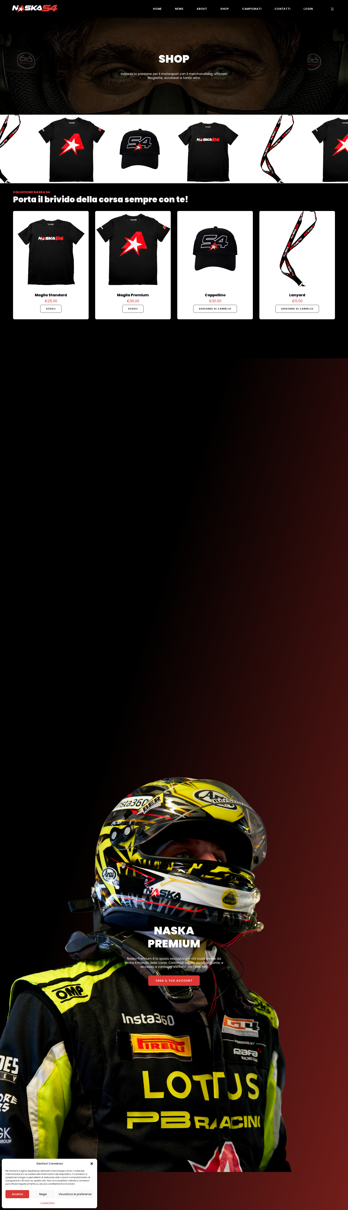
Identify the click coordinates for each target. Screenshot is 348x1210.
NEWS (179, 9)
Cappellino (215, 295)
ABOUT (202, 9)
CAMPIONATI (252, 9)
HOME (157, 9)
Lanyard (297, 295)
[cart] (331, 9)
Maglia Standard (51, 295)
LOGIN (308, 9)
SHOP (224, 9)
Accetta (17, 1194)
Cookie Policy (47, 1202)
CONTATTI (282, 9)
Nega (43, 1194)
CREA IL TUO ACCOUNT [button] (174, 981)
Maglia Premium (133, 295)
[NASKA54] (35, 9)
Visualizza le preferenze (75, 1194)
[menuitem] (157, 9)
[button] (92, 1163)
